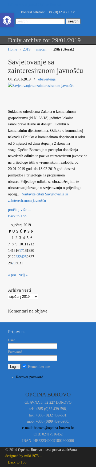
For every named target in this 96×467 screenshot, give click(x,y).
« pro (12, 275)
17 (21, 251)
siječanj (41, 49)
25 (25, 257)
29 (13, 263)
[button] (7, 20)
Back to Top (17, 216)
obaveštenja (46, 79)
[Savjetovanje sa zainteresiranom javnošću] (41, 86)
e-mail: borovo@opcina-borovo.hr (48, 428)
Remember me (38, 367)
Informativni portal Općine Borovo (34, 5)
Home (12, 49)
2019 (26, 49)
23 (17, 257)
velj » (23, 275)
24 (21, 257)
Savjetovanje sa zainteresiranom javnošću (45, 66)
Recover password (29, 377)
